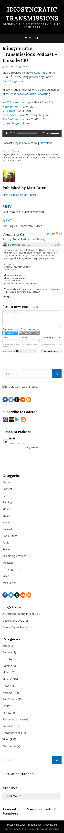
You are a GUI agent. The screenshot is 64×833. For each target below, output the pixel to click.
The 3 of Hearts (12, 119)
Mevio (29, 72)
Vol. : (24, 443)
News (5, 522)
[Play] (6, 133)
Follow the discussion (59, 233)
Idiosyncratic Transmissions (42, 824)
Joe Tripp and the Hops (16, 102)
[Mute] (48, 133)
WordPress (54, 829)
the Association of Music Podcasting (28, 94)
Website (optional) (51, 337)
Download (46, 143)
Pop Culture (9, 536)
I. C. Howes (9, 111)
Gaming (7, 502)
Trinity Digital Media (15, 627)
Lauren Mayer (11, 123)
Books (6, 482)
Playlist (12, 443)
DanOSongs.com (12, 81)
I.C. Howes (53, 154)
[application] (32, 133)
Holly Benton (10, 106)
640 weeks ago (27, 245)
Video (5, 576)
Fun (4, 495)
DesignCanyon (29, 829)
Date (16, 239)
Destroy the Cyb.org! (15, 620)
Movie (6, 509)
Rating (25, 239)
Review (6, 549)
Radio (5, 542)
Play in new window (25, 143)
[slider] (55, 133)
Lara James (9, 115)
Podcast (15, 151)
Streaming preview (14, 556)
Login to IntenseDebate (10, 333)
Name (5, 337)
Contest (7, 489)
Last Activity (38, 239)
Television (8, 562)
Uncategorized (11, 569)
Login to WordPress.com (29, 333)
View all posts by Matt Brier (19, 195)
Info (19, 443)
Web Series (9, 583)
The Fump (16, 160)
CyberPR (39, 72)
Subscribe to (8, 350)
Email (24, 337)
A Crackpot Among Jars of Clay (21, 614)
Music (6, 516)
